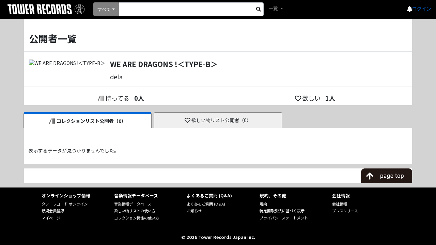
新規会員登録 (53, 210)
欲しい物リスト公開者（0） (221, 120)
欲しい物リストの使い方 (134, 210)
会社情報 (339, 204)
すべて (104, 9)
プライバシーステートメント (284, 217)
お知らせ (194, 210)
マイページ (51, 217)
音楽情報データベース (132, 204)
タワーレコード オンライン (65, 204)
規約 (263, 204)
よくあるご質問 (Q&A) (206, 204)
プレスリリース (345, 210)
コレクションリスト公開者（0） (91, 120)
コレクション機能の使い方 (136, 217)
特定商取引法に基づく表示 (282, 210)
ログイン (421, 8)
